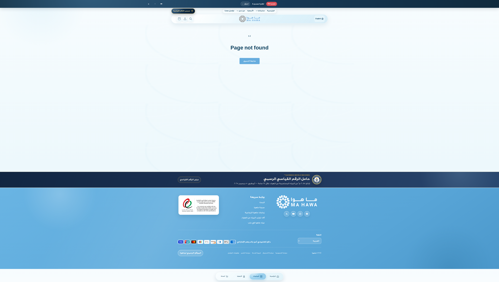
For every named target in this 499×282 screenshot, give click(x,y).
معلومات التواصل (233, 253)
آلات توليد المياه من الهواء (253, 218)
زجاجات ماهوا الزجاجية (255, 213)
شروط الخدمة (256, 253)
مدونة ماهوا (259, 207)
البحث (262, 202)
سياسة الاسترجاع (268, 253)
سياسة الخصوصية (281, 253)
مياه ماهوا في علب (256, 223)
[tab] (161, 4)
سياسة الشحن (245, 253)
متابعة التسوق (249, 61)
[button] (260, 11)
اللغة (318, 235)
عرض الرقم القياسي (189, 179)
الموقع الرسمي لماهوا (190, 253)
